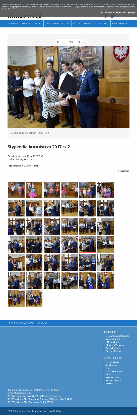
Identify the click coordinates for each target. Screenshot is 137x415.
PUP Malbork (112, 341)
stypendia (18, 165)
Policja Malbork (113, 351)
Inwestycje (90, 23)
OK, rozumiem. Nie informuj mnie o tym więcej (118, 13)
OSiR (108, 368)
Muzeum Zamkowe (115, 345)
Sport (38, 23)
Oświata (14, 23)
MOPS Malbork (113, 380)
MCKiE (109, 374)
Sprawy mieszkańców (57, 23)
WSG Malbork (113, 338)
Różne (76, 23)
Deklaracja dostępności (117, 335)
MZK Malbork (112, 377)
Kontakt (42, 323)
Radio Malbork (113, 348)
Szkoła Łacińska (114, 371)
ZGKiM (109, 383)
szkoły (35, 165)
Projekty (104, 23)
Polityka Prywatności (21, 323)
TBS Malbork (112, 365)
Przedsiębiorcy (120, 23)
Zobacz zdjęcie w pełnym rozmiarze (29, 132)
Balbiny (27, 165)
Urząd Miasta (112, 362)
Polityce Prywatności (9, 9)
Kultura (26, 23)
